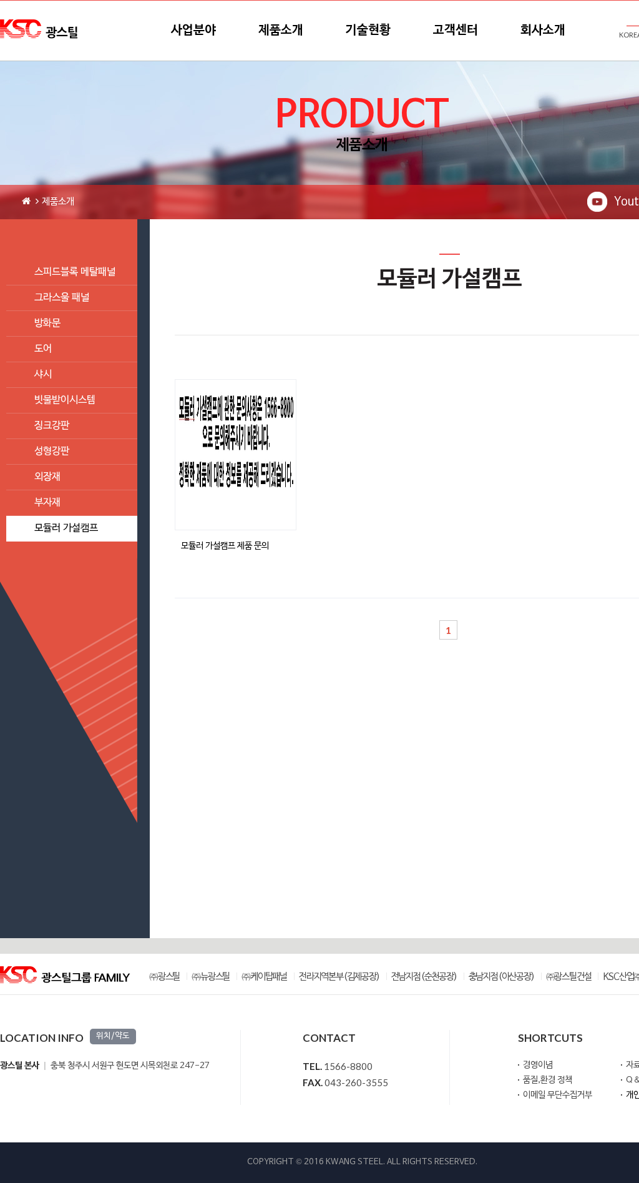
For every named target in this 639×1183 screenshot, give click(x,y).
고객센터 (455, 30)
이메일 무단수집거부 (557, 1095)
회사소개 (542, 30)
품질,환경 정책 (547, 1080)
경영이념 (538, 1065)
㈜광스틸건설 (569, 977)
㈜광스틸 (164, 977)
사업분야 (193, 30)
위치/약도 (113, 1036)
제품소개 (280, 30)
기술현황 (368, 30)
